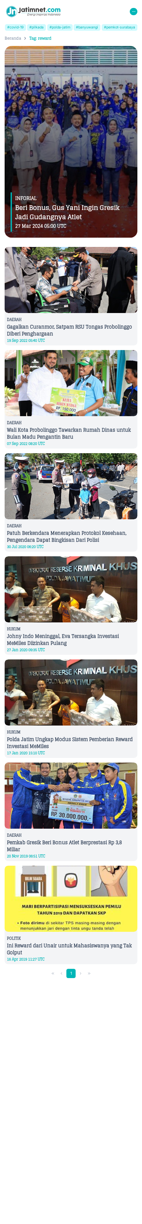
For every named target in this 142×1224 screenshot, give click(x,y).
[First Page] (53, 973)
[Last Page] (89, 973)
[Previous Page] (61, 973)
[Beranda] (33, 12)
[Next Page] (81, 973)
